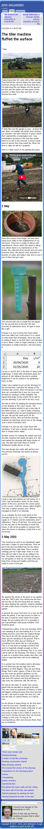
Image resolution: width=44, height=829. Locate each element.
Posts (11, 11)
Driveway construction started (14, 761)
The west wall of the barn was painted (18, 790)
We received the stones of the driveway (18, 768)
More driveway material (11, 765)
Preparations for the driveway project (17, 771)
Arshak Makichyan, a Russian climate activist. (31, 19)
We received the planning (11, 18)
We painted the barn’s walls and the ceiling (19, 787)
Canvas (5, 774)
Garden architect (9, 781)
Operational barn (8, 784)
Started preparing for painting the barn (18, 793)
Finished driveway (9, 755)
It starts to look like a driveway (14, 758)
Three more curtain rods (12, 752)
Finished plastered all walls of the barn (18, 797)
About (5, 11)
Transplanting (7, 777)
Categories (20, 11)
